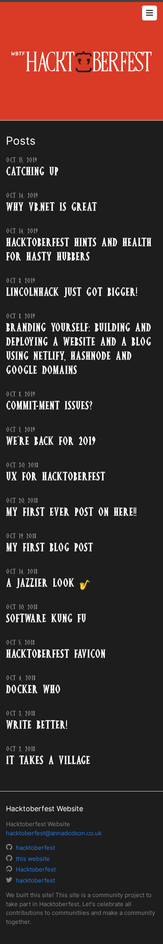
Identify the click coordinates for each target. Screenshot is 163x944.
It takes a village (48, 760)
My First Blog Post (49, 547)
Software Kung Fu (46, 618)
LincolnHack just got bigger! (71, 292)
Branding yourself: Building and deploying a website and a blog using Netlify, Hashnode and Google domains (78, 349)
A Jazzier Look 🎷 (48, 583)
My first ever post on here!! (71, 512)
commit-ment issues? (49, 405)
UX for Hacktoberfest (55, 476)
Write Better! (36, 725)
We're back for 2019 (51, 441)
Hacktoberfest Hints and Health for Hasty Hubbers (79, 249)
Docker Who (33, 689)
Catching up (32, 171)
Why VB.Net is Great (51, 207)
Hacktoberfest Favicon (56, 654)
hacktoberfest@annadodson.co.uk (54, 833)
